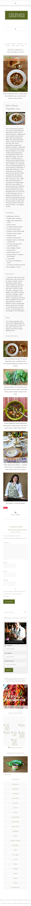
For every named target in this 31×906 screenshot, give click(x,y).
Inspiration (15, 845)
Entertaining (15, 817)
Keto (15, 850)
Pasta (15, 864)
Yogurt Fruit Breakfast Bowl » (18, 530)
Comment (6, 543)
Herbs (15, 836)
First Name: (8, 645)
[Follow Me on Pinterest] (15, 747)
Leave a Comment (15, 514)
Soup (22, 45)
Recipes (18, 45)
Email (5, 571)
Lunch (12, 45)
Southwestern (15, 887)
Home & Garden (15, 840)
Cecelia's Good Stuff (17, 15)
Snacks (15, 878)
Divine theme (16, 903)
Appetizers (15, 784)
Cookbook (15, 793)
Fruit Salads (15, 822)
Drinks (15, 812)
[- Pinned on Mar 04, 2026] (7, 717)
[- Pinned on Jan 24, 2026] (7, 739)
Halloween (15, 831)
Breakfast (15, 789)
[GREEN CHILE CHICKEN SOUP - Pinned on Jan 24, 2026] (14, 734)
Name (5, 562)
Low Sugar (15, 854)
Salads (15, 873)
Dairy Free (7, 43)
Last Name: (8, 653)
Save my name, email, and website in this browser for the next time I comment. (14, 594)
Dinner (13, 43)
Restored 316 (26, 903)
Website (5, 580)
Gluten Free (20, 43)
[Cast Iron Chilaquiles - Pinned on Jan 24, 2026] (22, 726)
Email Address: (9, 661)
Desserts (15, 803)
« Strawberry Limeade (15, 527)
